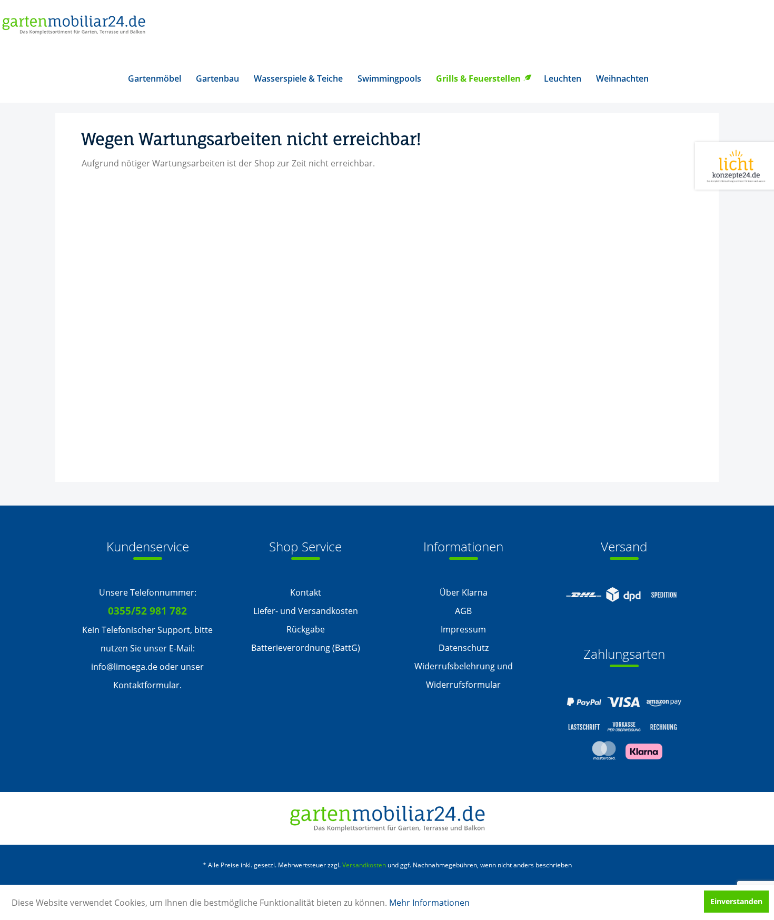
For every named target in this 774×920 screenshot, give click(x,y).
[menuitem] (154, 78)
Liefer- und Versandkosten (305, 611)
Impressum (463, 629)
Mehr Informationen (429, 902)
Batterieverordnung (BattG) (305, 648)
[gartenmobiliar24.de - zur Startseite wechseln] (73, 27)
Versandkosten (364, 864)
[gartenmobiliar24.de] (387, 818)
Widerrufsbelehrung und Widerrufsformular (463, 675)
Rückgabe (305, 629)
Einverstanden (736, 901)
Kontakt (305, 592)
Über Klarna (464, 592)
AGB (463, 611)
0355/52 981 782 (147, 611)
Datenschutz (464, 648)
